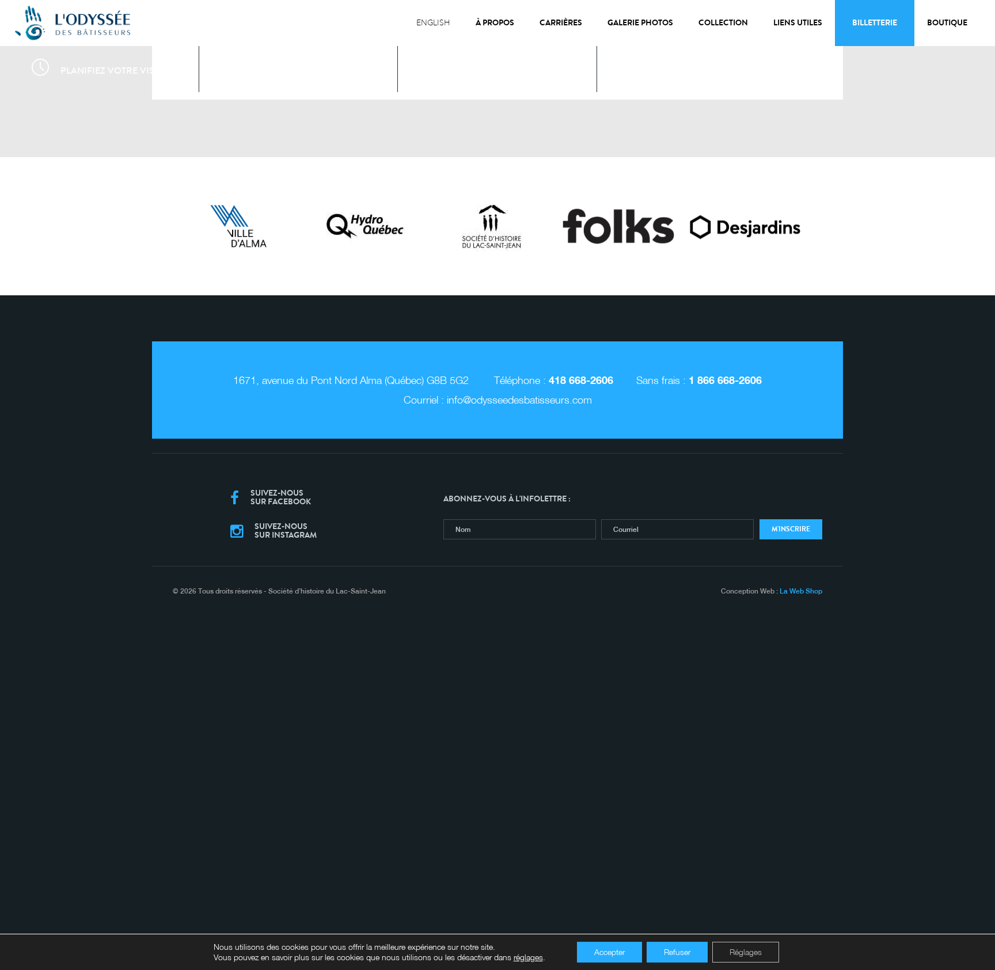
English (433, 22)
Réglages (746, 952)
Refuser (677, 952)
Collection (723, 23)
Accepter (609, 952)
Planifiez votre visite (113, 70)
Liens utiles (797, 23)
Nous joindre (711, 70)
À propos (495, 23)
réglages (528, 957)
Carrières (561, 23)
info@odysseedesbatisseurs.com (519, 400)
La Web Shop (801, 599)
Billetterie (874, 23)
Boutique (947, 23)
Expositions (312, 70)
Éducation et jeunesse (511, 70)
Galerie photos (640, 23)
